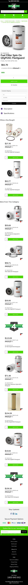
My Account (14, 543)
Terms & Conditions (13, 533)
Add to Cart (14, 81)
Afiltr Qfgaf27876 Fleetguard (12, 497)
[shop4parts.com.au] (14, 6)
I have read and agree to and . (13, 533)
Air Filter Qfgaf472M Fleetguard (12, 346)
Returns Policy (14, 564)
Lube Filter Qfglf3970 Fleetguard (12, 309)
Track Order (14, 546)
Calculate (14, 103)
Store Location (14, 541)
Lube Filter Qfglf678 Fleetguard (12, 459)
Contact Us (14, 554)
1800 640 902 (14, 1)
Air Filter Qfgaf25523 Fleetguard (12, 422)
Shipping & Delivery (14, 566)
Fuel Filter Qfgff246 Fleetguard (12, 152)
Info (20, 68)
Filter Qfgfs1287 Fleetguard (11, 271)
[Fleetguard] (21, 139)
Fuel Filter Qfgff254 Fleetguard (12, 189)
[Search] (25, 11)
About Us (14, 551)
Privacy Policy (21, 533)
